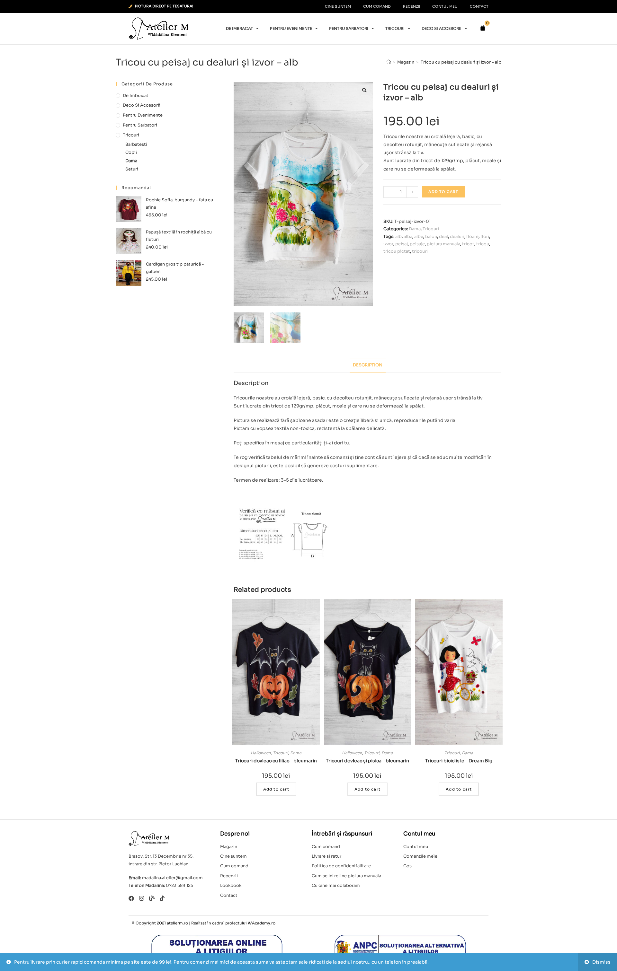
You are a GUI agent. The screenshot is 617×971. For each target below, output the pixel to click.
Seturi (131, 169)
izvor (388, 244)
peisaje (417, 244)
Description (367, 365)
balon (431, 236)
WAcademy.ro (261, 923)
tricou (482, 244)
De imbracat (239, 28)
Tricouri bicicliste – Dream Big (458, 761)
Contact (479, 6)
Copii (131, 152)
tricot (468, 244)
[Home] (389, 62)
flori (484, 236)
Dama (415, 229)
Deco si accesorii (441, 28)
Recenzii (411, 6)
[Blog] (152, 898)
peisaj (401, 244)
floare (472, 236)
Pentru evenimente (291, 28)
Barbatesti (136, 144)
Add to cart (443, 191)
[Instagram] (141, 898)
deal (443, 236)
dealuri (457, 236)
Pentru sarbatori (348, 28)
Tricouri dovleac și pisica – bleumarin (367, 761)
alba (408, 236)
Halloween (261, 752)
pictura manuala (443, 244)
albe (418, 236)
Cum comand (377, 6)
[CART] (482, 27)
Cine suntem (338, 6)
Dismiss (601, 962)
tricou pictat (396, 251)
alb (398, 236)
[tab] (368, 365)
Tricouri (395, 28)
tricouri (420, 251)
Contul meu (445, 6)
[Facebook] (131, 898)
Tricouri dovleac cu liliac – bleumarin (276, 761)
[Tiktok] (162, 898)
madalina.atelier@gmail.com (172, 877)
